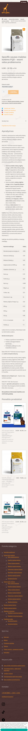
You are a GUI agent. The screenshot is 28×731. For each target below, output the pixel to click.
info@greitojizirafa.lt (7, 696)
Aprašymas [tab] (5, 121)
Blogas (6, 640)
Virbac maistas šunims (14, 563)
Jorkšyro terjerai (8, 673)
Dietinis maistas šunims (14, 575)
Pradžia (5, 19)
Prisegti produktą (9, 112)
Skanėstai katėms (12, 602)
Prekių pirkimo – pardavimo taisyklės (13, 649)
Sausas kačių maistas (14, 19)
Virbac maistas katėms (14, 589)
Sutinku (14, 729)
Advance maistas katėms (14, 592)
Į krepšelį (13, 92)
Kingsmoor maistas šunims (15, 569)
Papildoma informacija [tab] (9, 125)
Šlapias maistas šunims (10, 605)
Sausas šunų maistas (9, 555)
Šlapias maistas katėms (10, 608)
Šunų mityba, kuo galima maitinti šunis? (14, 665)
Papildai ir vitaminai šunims (15, 616)
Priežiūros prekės (8, 619)
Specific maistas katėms (15, 103)
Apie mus (6, 637)
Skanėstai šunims (12, 578)
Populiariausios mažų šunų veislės (13, 676)
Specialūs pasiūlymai (9, 552)
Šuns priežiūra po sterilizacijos (12, 679)
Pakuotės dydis (6, 84)
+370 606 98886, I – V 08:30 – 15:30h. (11, 693)
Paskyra (6, 646)
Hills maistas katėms (13, 583)
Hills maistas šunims (13, 557)
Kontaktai (6, 652)
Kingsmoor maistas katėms (15, 596)
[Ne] (26, 726)
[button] (24, 29)
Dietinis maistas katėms (14, 101)
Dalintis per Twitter (9, 108)
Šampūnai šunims (12, 621)
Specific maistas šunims (14, 560)
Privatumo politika (9, 643)
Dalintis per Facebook (10, 110)
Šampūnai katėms (12, 624)
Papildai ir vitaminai (9, 611)
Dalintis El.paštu (8, 114)
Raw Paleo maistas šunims (15, 572)
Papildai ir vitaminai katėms (15, 613)
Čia (26, 727)
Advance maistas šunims (14, 566)
